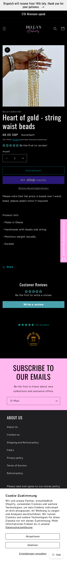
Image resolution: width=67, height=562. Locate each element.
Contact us (13, 434)
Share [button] (10, 266)
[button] (4, 28)
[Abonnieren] (56, 401)
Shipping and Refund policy (23, 442)
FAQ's (10, 450)
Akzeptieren (33, 536)
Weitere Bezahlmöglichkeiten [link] (33, 188)
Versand (16, 139)
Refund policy (15, 473)
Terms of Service (17, 465)
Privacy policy (15, 457)
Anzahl (6, 151)
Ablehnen (32, 545)
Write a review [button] (33, 304)
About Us (12, 427)
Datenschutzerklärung (19, 527)
